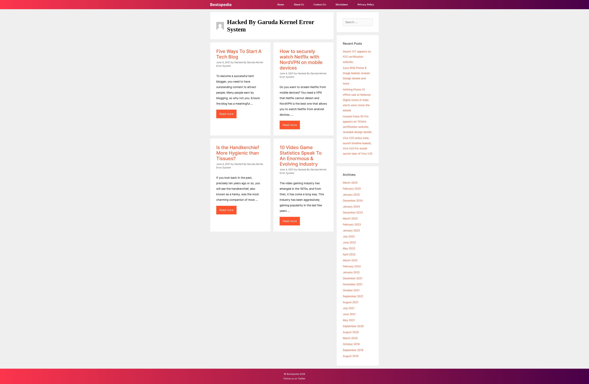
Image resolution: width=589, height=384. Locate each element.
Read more (228, 115)
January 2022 (351, 272)
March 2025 (350, 182)
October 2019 (351, 344)
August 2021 (350, 302)
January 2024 (351, 206)
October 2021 (351, 290)
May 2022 (349, 248)
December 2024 (353, 200)
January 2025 (351, 194)
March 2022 (350, 260)
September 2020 (353, 326)
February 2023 (352, 224)
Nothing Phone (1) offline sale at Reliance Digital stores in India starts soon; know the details (357, 100)
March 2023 (350, 218)
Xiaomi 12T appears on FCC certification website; (357, 56)
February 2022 (352, 266)
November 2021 (352, 284)
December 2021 (352, 278)
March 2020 (350, 338)
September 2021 (353, 296)
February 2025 (352, 188)
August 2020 (351, 332)
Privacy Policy (366, 4)
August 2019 (350, 356)
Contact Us (320, 4)
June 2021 (349, 314)
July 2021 (348, 308)
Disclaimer (342, 4)
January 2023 (351, 230)
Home (280, 4)
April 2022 (349, 254)
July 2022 (349, 236)
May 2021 (349, 320)
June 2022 (349, 242)
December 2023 (353, 212)
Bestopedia (221, 4)
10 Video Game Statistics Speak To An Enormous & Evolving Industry (301, 156)
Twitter (302, 378)
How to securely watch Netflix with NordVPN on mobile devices (301, 59)
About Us (299, 4)
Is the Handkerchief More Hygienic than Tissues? (237, 153)
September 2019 (353, 350)
